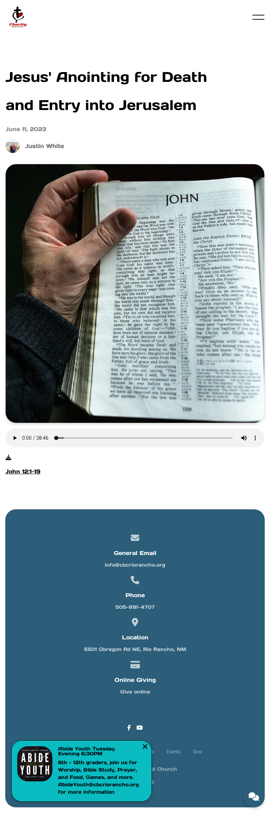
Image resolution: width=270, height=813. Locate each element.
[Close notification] (145, 747)
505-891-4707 (135, 607)
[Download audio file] (8, 457)
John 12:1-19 (23, 471)
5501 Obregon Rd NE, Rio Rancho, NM (135, 649)
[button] (258, 17)
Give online (135, 692)
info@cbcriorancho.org (135, 565)
